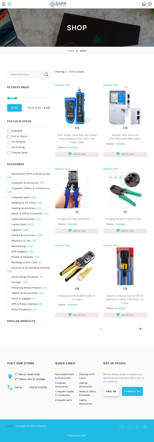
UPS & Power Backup (24, 304)
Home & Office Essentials (27, 214)
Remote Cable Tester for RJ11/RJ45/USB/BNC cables (125, 137)
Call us (111, 391)
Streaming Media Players (26, 288)
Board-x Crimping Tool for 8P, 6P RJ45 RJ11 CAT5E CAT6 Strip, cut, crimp (125, 299)
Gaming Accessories (23, 208)
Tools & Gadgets (21, 299)
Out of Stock (19, 136)
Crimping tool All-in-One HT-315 (123, 219)
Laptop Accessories (23, 219)
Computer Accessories (25, 183)
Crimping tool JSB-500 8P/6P (73, 219)
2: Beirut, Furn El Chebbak (30, 379)
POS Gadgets (19, 252)
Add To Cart (79, 154)
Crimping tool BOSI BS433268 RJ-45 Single (77, 298)
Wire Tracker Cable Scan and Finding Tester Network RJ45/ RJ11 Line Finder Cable (77, 139)
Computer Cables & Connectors (30, 188)
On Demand (18, 142)
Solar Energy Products (25, 277)
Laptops (16, 230)
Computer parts (21, 197)
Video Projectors (22, 309)
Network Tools (62, 85)
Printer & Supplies (22, 257)
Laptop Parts (19, 224)
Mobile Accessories (23, 235)
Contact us (132, 391)
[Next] (139, 329)
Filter (14, 108)
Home (71, 51)
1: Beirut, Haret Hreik (27, 374)
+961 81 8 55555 (38, 387)
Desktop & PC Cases (24, 203)
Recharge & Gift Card (24, 262)
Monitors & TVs (21, 241)
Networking (19, 246)
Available (17, 131)
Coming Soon (20, 153)
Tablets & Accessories (25, 293)
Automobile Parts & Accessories (31, 174)
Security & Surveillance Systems (31, 268)
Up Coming (18, 147)
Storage (16, 282)
